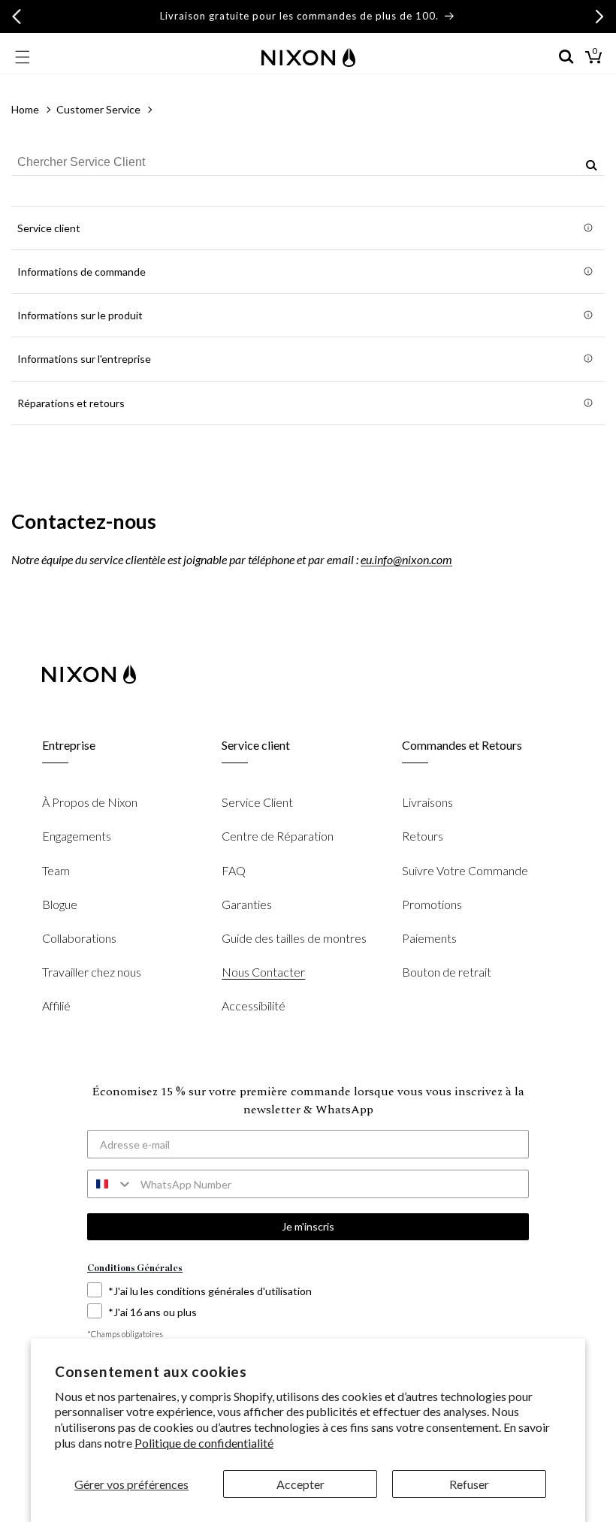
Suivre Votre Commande (465, 870)
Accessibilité (253, 1005)
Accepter (300, 1484)
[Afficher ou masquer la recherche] (566, 57)
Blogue (59, 904)
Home (25, 109)
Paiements (429, 938)
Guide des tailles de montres (294, 938)
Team (56, 870)
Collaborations (79, 938)
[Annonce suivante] (599, 16)
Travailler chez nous (91, 972)
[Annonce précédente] (16, 16)
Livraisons (427, 802)
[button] (22, 57)
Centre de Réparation (278, 836)
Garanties (247, 904)
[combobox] (308, 163)
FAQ (234, 870)
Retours (422, 836)
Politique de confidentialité (203, 1443)
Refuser (469, 1484)
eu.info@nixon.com (406, 559)
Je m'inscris (308, 1226)
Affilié (56, 1005)
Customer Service (98, 109)
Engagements (76, 836)
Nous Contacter (263, 972)
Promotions (432, 904)
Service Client (257, 802)
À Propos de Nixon (89, 802)
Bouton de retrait (446, 972)
